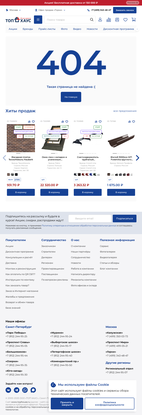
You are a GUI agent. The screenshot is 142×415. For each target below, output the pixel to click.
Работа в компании (82, 268)
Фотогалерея (107, 251)
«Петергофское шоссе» (65, 351)
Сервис (104, 246)
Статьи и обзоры (109, 262)
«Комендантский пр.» (64, 361)
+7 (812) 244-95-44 (17, 355)
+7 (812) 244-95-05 (16, 345)
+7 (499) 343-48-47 (117, 355)
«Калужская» (114, 332)
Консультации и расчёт (19, 257)
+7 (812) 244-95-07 (116, 372)
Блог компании (109, 268)
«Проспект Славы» (18, 342)
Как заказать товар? (17, 285)
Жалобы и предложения (20, 296)
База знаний (13, 307)
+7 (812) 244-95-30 (16, 374)
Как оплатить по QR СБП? (20, 274)
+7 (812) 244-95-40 (61, 355)
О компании (78, 246)
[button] (18, 153)
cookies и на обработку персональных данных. (31, 407)
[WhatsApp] (25, 390)
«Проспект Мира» (117, 342)
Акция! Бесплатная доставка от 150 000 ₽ (71, 2)
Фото (64, 28)
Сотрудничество (80, 257)
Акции (13, 28)
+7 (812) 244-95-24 (61, 336)
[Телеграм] (16, 390)
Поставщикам (49, 274)
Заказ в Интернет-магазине (22, 291)
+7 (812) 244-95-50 (61, 365)
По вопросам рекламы (54, 279)
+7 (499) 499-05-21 (117, 345)
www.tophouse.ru (20, 402)
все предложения (124, 110)
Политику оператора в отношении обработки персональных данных (79, 225)
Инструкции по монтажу (20, 279)
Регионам (47, 262)
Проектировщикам (52, 268)
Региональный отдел (119, 368)
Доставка (11, 262)
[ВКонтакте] (8, 390)
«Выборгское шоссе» (64, 342)
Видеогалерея (108, 257)
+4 (98, 174)
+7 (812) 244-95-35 (16, 365)
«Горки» (111, 351)
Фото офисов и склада (84, 285)
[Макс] (33, 390)
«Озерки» (12, 361)
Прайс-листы (46, 28)
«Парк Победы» (16, 332)
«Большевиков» (16, 351)
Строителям (48, 251)
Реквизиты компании (83, 279)
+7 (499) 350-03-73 (117, 336)
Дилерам (46, 257)
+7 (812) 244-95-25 (16, 336)
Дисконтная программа (118, 28)
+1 (131, 174)
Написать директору (83, 274)
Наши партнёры (80, 251)
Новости (92, 28)
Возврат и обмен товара (20, 302)
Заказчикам (48, 246)
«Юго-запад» (14, 370)
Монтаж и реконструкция (21, 268)
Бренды (28, 28)
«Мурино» (57, 332)
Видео (77, 28)
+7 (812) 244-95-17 (60, 345)
